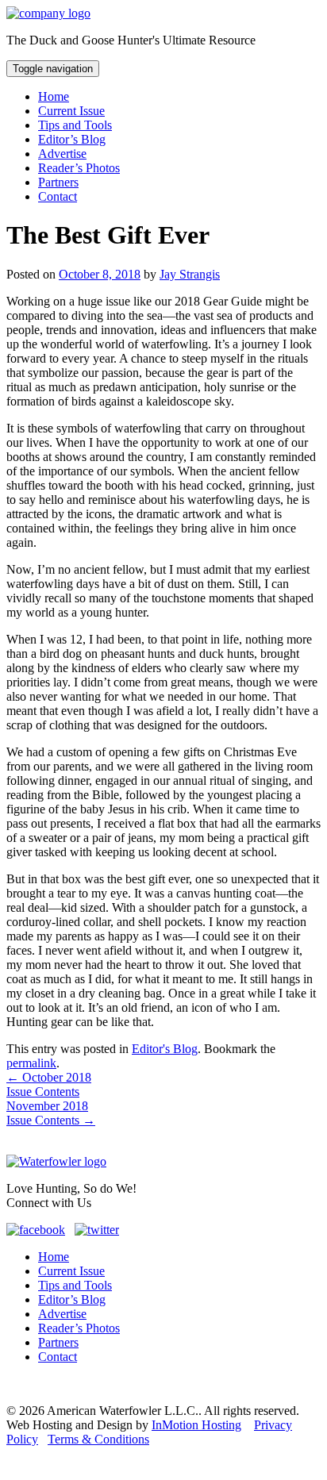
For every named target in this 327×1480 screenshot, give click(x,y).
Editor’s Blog (72, 139)
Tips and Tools (75, 125)
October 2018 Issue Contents (48, 1084)
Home (53, 96)
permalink (31, 1063)
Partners (58, 182)
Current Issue (71, 110)
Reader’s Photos (79, 168)
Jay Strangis (190, 274)
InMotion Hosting (196, 1425)
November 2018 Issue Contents (50, 1113)
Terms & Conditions (98, 1439)
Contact (57, 196)
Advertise (62, 153)
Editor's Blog (165, 1048)
